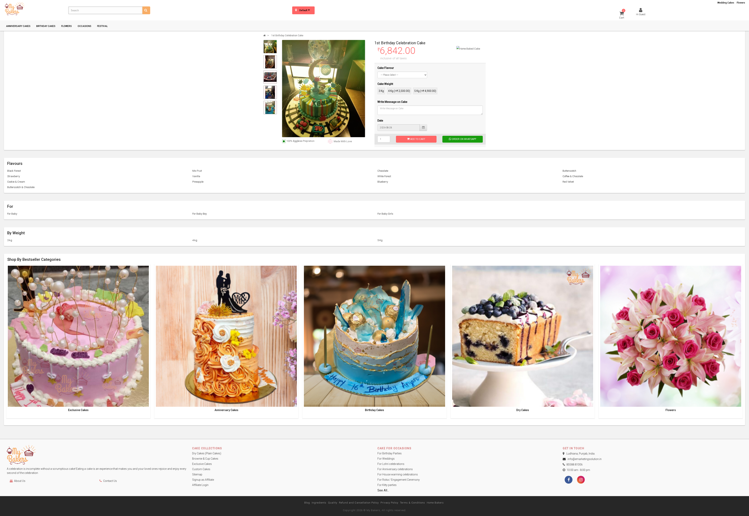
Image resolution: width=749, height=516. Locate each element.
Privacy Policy (389, 502)
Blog (307, 502)
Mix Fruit (197, 170)
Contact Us (110, 480)
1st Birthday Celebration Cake (287, 35)
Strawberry (13, 176)
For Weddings (386, 458)
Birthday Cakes (45, 26)
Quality (332, 502)
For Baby (12, 213)
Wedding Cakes (725, 2)
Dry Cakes (522, 410)
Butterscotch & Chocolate (21, 187)
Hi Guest (640, 14)
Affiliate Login (200, 485)
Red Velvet (568, 181)
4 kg (194, 240)
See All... (383, 490)
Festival (102, 26)
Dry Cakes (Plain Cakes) (206, 453)
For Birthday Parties (389, 453)
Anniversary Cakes (18, 26)
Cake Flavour (385, 67)
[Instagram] (581, 480)
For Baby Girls (385, 213)
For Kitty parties (387, 485)
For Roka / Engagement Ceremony (398, 479)
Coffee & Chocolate (573, 176)
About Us (19, 480)
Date (380, 120)
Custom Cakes (201, 469)
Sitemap (197, 474)
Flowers (741, 2)
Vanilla (196, 176)
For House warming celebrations (397, 474)
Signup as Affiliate (203, 479)
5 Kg (379, 240)
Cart (621, 15)
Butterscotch (569, 170)
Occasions (84, 26)
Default (303, 10)
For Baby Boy (199, 213)
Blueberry (382, 181)
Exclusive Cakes (78, 410)
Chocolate (382, 170)
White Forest (384, 176)
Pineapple (197, 181)
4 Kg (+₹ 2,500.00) (399, 90)
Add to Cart (417, 139)
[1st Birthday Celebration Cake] (270, 46)
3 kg (9, 240)
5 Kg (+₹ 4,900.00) (425, 90)
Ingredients (319, 502)
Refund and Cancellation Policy (359, 502)
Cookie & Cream (16, 181)
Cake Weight (385, 83)
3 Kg (381, 90)
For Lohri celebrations (390, 463)
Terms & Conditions (412, 502)
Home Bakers (435, 502)
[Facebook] (568, 480)
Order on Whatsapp (463, 139)
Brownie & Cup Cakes (205, 458)
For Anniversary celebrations (395, 469)
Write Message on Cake (392, 101)
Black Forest (14, 170)
